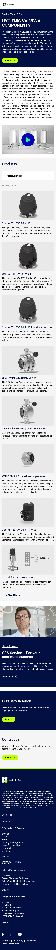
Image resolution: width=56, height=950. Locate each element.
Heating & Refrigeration (12, 842)
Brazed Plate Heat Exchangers (16, 878)
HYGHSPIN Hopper (10, 910)
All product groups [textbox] (14, 176)
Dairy (4, 836)
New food (6, 848)
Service (5, 856)
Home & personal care (12, 845)
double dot (15, 944)
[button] (52, 4)
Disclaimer (6, 941)
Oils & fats (6, 851)
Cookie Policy (31, 941)
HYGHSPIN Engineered (12, 916)
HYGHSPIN (7, 905)
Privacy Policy (18, 941)
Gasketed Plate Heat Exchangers (17, 884)
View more (12, 594)
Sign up (8, 719)
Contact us (10, 60)
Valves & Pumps (17, 14)
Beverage (6, 834)
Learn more (7, 676)
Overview (6, 875)
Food (4, 839)
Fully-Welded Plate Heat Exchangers (18, 881)
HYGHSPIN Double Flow (13, 913)
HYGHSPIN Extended (11, 908)
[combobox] (28, 175)
